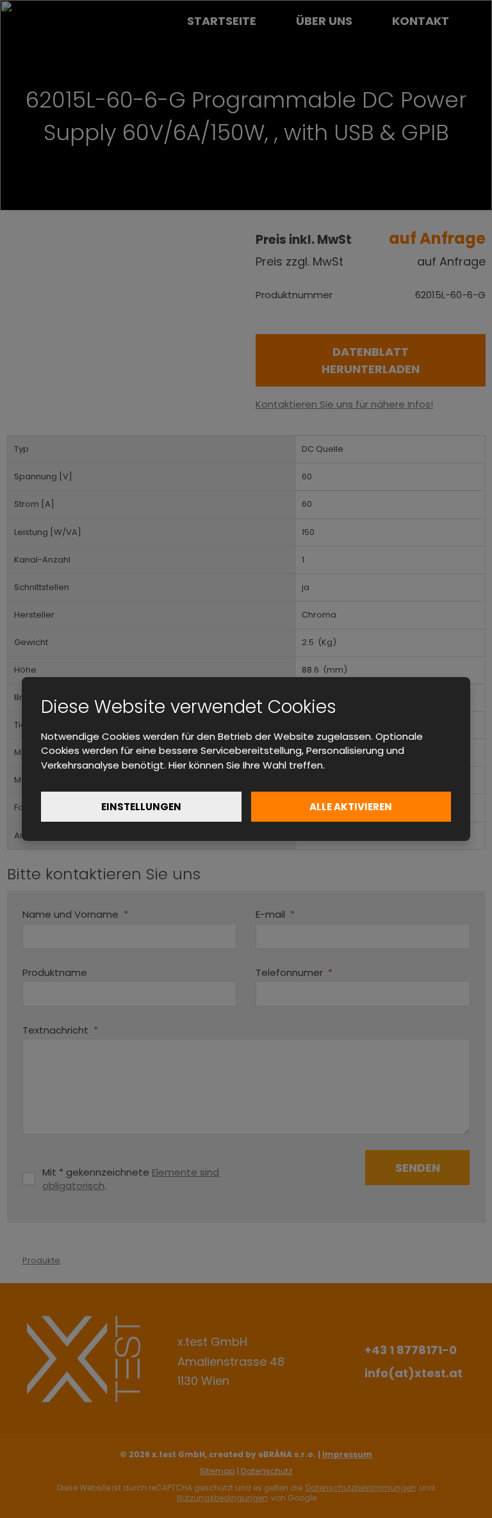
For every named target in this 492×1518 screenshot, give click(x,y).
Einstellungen (141, 806)
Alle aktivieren (350, 806)
